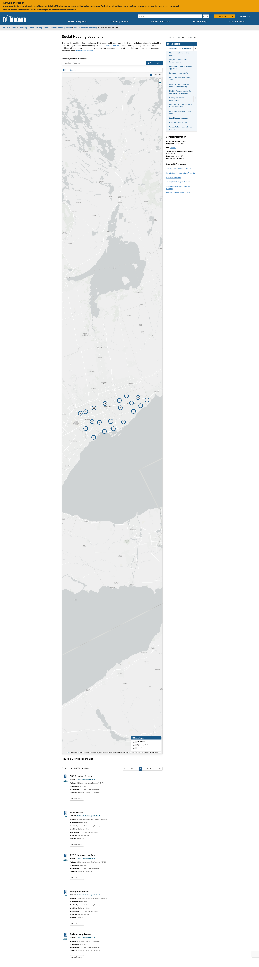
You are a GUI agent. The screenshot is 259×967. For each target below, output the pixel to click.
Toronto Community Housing (85, 779)
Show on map (65, 780)
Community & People (119, 21)
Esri (78, 752)
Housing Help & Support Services (178, 182)
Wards (141, 748)
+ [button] (160, 80)
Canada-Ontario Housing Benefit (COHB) (180, 128)
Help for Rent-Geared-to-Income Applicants (180, 67)
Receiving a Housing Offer (178, 73)
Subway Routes (144, 745)
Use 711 (173, 147)
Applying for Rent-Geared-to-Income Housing (179, 60)
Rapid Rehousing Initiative (178, 122)
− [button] (160, 82)
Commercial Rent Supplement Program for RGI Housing (180, 85)
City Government (236, 21)
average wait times (113, 45)
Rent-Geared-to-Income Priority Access (180, 78)
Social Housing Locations (178, 118)
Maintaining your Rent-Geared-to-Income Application (181, 105)
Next (153, 769)
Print (179, 37)
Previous (135, 769)
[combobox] (104, 63)
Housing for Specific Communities (176, 99)
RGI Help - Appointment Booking (177, 169)
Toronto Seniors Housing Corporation (88, 816)
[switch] (152, 75)
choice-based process (84, 51)
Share (172, 37)
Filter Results (70, 70)
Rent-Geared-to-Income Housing (179, 48)
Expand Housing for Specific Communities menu (195, 99)
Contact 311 (244, 16)
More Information (77, 799)
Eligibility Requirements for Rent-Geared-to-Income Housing (180, 92)
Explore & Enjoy (199, 21)
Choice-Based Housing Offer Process (179, 54)
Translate (190, 37)
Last (160, 769)
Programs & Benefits (173, 177)
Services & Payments (77, 21)
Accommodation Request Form (177, 193)
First (127, 769)
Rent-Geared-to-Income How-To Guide (180, 112)
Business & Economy (160, 21)
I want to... (222, 16)
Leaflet (68, 752)
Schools (142, 742)
